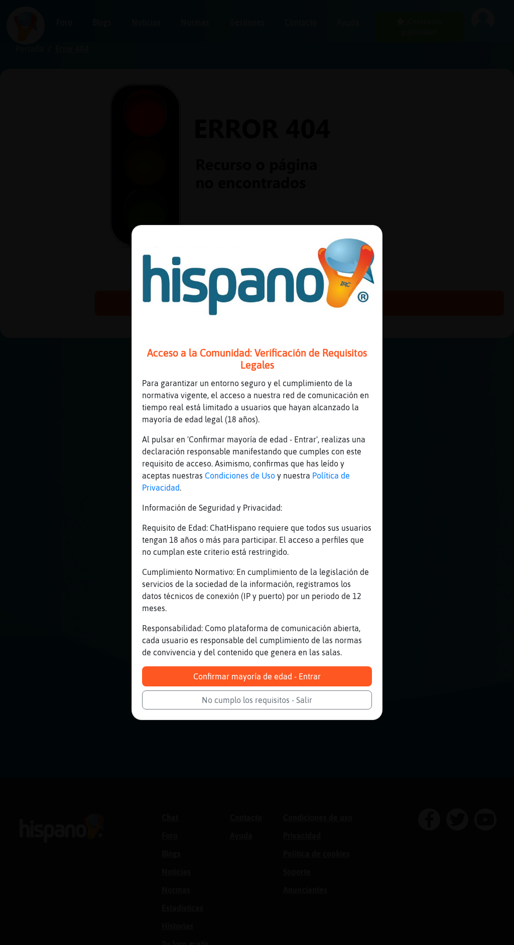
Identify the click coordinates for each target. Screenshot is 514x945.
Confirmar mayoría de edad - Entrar (257, 676)
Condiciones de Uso (240, 475)
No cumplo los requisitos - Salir (257, 699)
